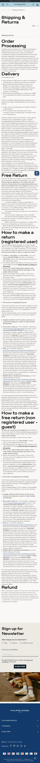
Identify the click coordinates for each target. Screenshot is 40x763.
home (3, 10)
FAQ (8, 10)
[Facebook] (11, 746)
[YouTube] (21, 746)
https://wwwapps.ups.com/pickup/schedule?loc (18, 350)
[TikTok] (25, 746)
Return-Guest (30, 432)
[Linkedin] (18, 746)
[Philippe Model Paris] (20, 4)
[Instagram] (14, 746)
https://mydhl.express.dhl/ (16, 329)
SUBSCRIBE (20, 666)
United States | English (15, 742)
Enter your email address (10, 650)
